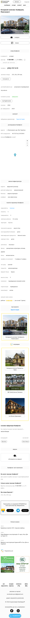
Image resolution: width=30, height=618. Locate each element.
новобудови (7, 5)
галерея (16, 37)
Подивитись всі (9, 551)
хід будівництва (6, 101)
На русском (27, 1)
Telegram (25, 510)
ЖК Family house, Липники (15, 392)
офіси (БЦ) (26, 585)
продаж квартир (11, 585)
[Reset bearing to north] (27, 145)
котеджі (14, 5)
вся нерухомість (4, 585)
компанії (19, 5)
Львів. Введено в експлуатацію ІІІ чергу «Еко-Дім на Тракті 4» (14, 535)
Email (10, 510)
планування (6, 79)
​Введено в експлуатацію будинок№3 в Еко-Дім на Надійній (15, 543)
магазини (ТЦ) (18, 585)
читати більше (5, 431)
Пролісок (4, 441)
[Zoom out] (27, 143)
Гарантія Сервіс (20, 119)
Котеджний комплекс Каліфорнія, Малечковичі (15, 337)
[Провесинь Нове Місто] (7, 572)
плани (17, 43)
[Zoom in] (27, 141)
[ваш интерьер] (22, 572)
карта (24, 5)
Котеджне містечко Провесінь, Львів (15, 369)
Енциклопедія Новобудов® (17, 602)
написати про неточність (9, 62)
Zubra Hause (25, 441)
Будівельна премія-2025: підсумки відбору (13, 528)
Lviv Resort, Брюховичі (15, 416)
